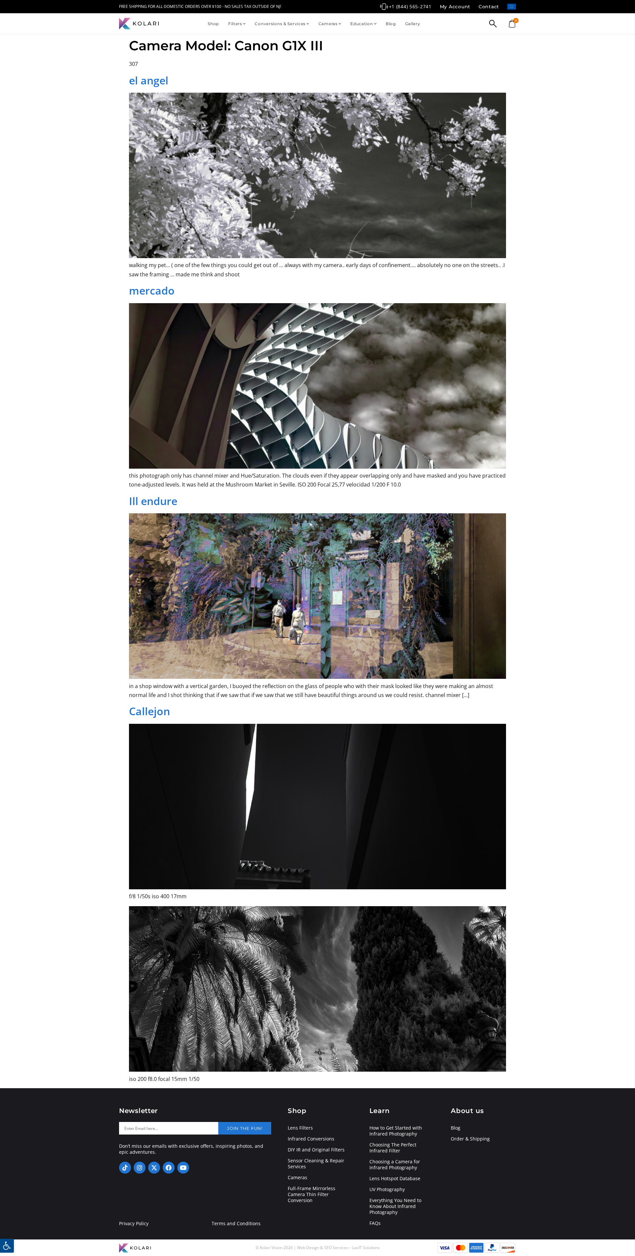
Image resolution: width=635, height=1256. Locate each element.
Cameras (328, 23)
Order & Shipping (470, 1139)
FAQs (375, 1223)
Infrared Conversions (311, 1139)
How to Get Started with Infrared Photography (395, 1131)
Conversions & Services (280, 23)
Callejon (149, 711)
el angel (148, 80)
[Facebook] (169, 1168)
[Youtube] (183, 1168)
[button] (7, 1246)
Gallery (412, 23)
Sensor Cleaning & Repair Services (316, 1164)
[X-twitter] (154, 1168)
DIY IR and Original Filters (316, 1150)
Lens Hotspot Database (394, 1179)
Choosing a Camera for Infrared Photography (394, 1165)
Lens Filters (300, 1128)
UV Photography (387, 1189)
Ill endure (153, 501)
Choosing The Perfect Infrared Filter (392, 1148)
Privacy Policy (133, 1223)
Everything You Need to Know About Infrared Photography (395, 1206)
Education (361, 23)
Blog (391, 23)
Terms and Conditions (236, 1223)
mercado (152, 290)
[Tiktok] (125, 1168)
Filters (235, 23)
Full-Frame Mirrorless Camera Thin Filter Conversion (311, 1194)
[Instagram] (140, 1168)
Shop (213, 23)
